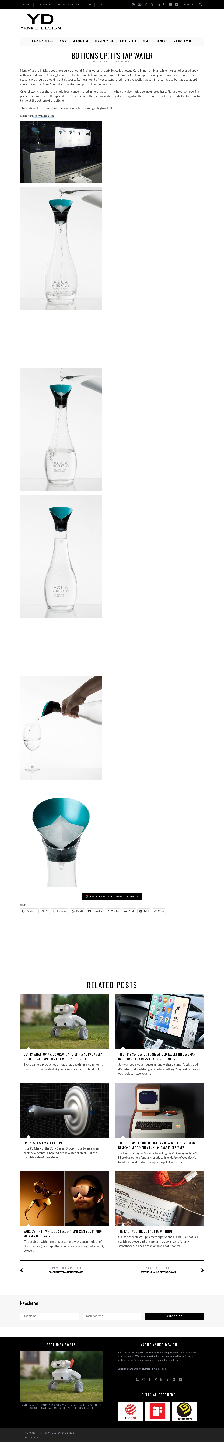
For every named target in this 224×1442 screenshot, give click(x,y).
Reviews (162, 41)
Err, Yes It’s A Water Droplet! (45, 1143)
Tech (63, 41)
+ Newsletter (183, 41)
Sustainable (128, 41)
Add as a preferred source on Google (114, 896)
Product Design (43, 41)
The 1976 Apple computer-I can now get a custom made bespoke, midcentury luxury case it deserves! (158, 1145)
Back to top (31, 1437)
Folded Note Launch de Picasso (66, 1269)
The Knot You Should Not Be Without (145, 1231)
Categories (44, 4)
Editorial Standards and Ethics (134, 1368)
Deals (146, 41)
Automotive (81, 41)
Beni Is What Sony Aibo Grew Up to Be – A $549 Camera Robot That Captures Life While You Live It (63, 1056)
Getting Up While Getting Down (158, 1269)
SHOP (88, 4)
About (27, 4)
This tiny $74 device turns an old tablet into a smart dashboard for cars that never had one (157, 1056)
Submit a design (68, 4)
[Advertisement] (140, 22)
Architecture (104, 41)
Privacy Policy (159, 1368)
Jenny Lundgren (43, 116)
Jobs (101, 4)
